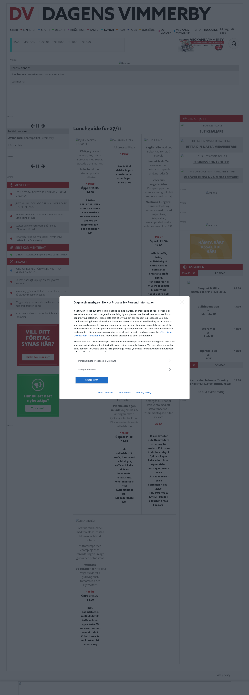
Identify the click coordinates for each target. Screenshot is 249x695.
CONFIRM (91, 380)
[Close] (183, 303)
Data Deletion (105, 392)
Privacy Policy (143, 392)
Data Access (124, 392)
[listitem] (124, 361)
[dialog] (124, 347)
